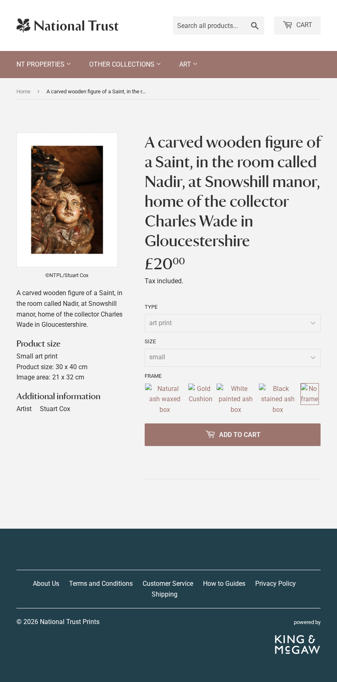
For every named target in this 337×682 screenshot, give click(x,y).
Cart (303, 25)
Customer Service (168, 583)
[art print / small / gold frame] (200, 399)
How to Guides (224, 583)
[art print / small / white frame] (235, 399)
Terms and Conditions (101, 583)
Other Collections (122, 64)
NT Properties (41, 64)
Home (23, 91)
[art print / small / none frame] (309, 399)
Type (151, 307)
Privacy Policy (275, 583)
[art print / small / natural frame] (165, 399)
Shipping (165, 594)
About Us (46, 583)
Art (186, 64)
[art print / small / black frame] (278, 399)
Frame (153, 376)
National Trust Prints (69, 622)
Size (150, 341)
